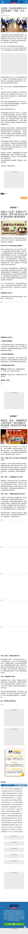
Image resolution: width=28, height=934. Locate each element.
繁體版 (25, 5)
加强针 (5, 193)
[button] (26, 2)
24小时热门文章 (7, 785)
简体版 (22, 5)
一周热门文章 (20, 785)
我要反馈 (24, 198)
